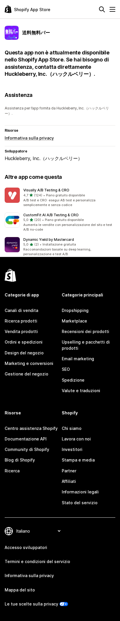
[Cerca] (102, 9)
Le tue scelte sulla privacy (31, 603)
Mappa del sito (20, 589)
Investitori (72, 449)
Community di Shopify (27, 449)
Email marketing (78, 358)
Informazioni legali (80, 491)
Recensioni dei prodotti (85, 331)
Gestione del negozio (26, 373)
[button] (60, 197)
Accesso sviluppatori (26, 547)
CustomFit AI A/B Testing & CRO (51, 215)
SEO (66, 369)
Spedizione (73, 380)
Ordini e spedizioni (24, 341)
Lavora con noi (76, 438)
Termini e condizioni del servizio (37, 561)
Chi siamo (72, 428)
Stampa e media (78, 459)
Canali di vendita (21, 310)
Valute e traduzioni (81, 390)
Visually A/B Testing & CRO (46, 190)
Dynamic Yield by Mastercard (48, 239)
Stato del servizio (80, 502)
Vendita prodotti (21, 331)
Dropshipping (75, 310)
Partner (69, 470)
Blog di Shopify (20, 459)
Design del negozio (24, 352)
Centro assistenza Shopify (31, 428)
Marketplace (74, 320)
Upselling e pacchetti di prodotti (86, 344)
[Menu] (112, 9)
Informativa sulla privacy (29, 137)
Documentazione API (26, 438)
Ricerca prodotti (21, 320)
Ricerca (12, 470)
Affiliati (69, 481)
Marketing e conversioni (29, 363)
